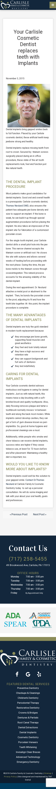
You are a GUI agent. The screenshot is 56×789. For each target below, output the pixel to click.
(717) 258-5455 (28, 559)
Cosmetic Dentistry (28, 737)
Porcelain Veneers (28, 742)
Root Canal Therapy (28, 722)
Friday (14, 593)
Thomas (10, 206)
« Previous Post (18, 514)
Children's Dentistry (28, 698)
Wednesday (17, 585)
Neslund (19, 206)
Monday (15, 576)
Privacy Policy (10, 776)
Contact (29, 480)
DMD (26, 206)
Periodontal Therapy (28, 703)
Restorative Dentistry (28, 708)
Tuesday (15, 581)
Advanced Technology (28, 757)
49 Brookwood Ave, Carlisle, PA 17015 (28, 565)
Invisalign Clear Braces (28, 752)
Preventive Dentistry (28, 688)
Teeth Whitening (28, 747)
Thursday (16, 589)
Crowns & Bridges (28, 713)
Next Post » (39, 514)
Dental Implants (28, 732)
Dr (35, 480)
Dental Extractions (28, 727)
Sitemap (48, 773)
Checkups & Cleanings (28, 693)
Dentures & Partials (28, 717)
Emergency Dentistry (28, 762)
